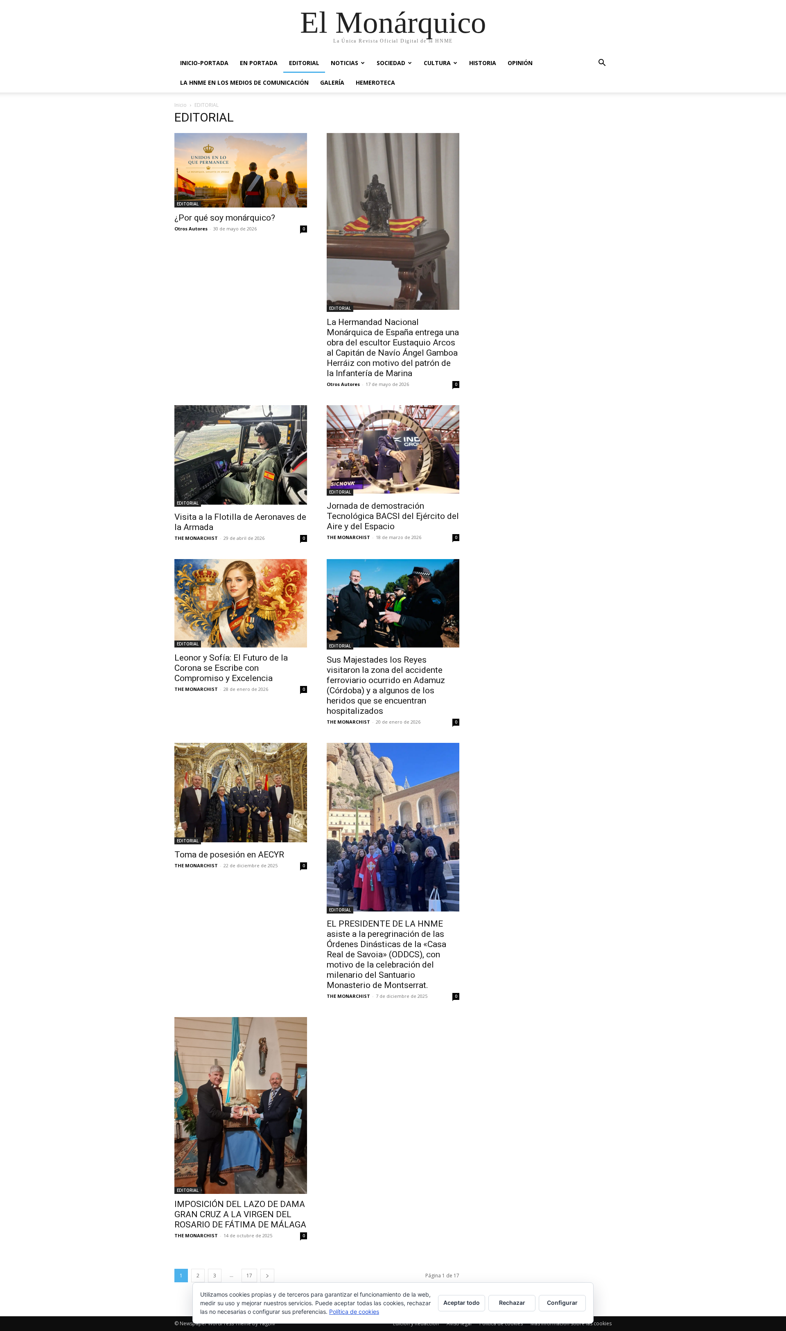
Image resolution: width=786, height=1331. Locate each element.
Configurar (562, 1302)
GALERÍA (332, 82)
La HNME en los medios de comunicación (244, 82)
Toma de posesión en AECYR (229, 855)
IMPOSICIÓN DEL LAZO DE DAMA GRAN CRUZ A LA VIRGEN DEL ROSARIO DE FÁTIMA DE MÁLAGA (240, 1214)
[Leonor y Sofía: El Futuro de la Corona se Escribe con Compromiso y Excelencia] (240, 603)
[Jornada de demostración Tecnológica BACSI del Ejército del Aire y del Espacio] (393, 450)
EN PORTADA (259, 63)
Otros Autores (191, 229)
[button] (602, 64)
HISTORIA (482, 63)
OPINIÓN (520, 63)
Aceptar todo (461, 1302)
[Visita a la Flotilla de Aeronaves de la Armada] (240, 456)
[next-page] (267, 1275)
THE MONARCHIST (196, 538)
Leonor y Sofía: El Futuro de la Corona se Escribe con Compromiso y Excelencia (231, 668)
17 (249, 1275)
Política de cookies (354, 1311)
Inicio (180, 105)
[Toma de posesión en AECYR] (240, 793)
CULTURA (437, 63)
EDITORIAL (304, 63)
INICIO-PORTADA (204, 63)
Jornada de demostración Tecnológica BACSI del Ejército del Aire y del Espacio (393, 516)
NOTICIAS (344, 63)
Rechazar (512, 1302)
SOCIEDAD (391, 63)
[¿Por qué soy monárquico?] (240, 170)
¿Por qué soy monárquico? (224, 218)
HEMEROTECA (375, 82)
